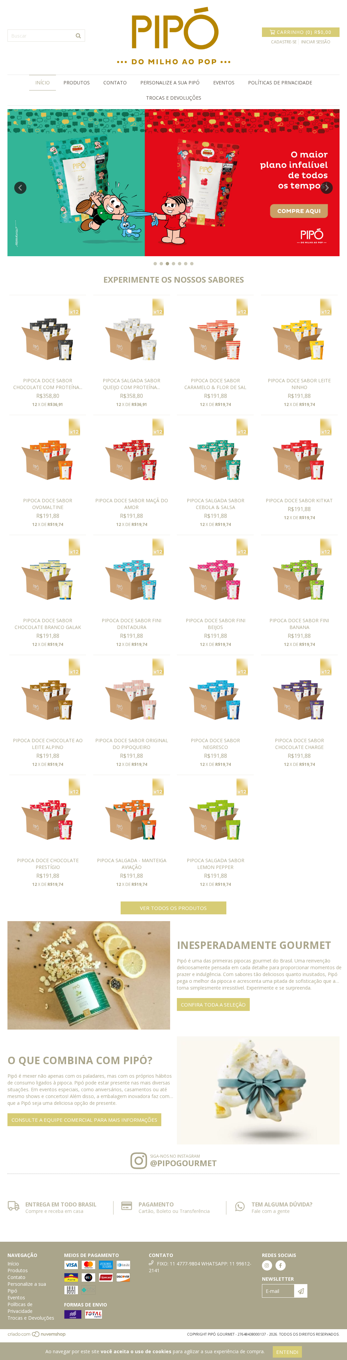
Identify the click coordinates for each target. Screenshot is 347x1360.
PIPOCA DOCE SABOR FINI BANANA (299, 623)
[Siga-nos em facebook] (280, 1265)
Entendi (287, 1351)
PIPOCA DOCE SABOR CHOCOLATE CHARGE (299, 743)
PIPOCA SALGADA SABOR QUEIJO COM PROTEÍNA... (131, 383)
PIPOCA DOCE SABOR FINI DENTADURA (131, 623)
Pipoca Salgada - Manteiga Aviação (131, 863)
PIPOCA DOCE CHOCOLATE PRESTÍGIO (48, 863)
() (304, 32)
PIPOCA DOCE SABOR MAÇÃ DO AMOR (131, 503)
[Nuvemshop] (37, 1336)
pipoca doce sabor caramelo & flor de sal (215, 383)
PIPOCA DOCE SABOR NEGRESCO (215, 743)
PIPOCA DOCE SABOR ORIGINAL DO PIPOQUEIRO (131, 743)
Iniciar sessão (315, 42)
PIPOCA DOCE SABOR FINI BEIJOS (215, 623)
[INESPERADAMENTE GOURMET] (88, 975)
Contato (115, 82)
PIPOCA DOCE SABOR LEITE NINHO (299, 383)
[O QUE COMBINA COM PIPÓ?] (258, 1090)
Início (42, 82)
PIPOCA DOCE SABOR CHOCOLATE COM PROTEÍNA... (47, 383)
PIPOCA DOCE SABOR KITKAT (299, 500)
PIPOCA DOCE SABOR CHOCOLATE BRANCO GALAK (48, 623)
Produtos (76, 82)
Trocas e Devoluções (173, 98)
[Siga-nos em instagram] (267, 1265)
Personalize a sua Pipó (170, 82)
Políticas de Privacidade (280, 82)
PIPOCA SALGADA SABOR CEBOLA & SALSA (215, 503)
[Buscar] (78, 35)
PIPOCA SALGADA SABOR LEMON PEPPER (215, 863)
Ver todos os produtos (173, 908)
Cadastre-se (284, 42)
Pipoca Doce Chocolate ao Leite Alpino (48, 743)
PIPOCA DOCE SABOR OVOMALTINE (47, 503)
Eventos (223, 82)
